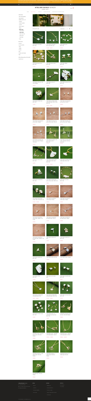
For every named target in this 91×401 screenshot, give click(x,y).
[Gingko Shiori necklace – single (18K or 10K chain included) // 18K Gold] (66, 326)
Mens (19, 51)
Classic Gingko (21, 32)
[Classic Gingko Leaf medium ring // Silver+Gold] (39, 172)
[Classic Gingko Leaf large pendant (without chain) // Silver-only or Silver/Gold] (52, 152)
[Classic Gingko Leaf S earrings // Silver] (52, 269)
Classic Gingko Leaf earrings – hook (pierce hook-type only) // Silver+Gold (51, 140)
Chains (20, 46)
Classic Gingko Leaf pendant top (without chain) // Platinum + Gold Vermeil (38, 218)
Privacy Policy (35, 392)
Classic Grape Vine (22, 33)
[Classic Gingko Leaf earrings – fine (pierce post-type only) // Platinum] (66, 114)
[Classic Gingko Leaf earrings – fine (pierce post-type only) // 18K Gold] (52, 114)
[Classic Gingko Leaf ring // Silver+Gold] (39, 269)
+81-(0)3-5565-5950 (22, 384)
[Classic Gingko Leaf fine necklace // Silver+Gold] (39, 152)
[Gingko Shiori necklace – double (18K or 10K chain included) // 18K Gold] (52, 326)
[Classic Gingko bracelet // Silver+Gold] (66, 37)
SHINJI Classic (21, 29)
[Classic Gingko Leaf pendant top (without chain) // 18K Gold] (52, 191)
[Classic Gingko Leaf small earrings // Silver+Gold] (66, 269)
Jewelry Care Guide (49, 390)
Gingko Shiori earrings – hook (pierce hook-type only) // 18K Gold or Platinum (38, 334)
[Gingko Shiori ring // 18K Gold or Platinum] (39, 366)
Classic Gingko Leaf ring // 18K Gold (51, 257)
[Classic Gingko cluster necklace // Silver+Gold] (52, 56)
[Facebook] (18, 4)
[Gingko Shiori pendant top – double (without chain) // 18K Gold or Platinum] (39, 346)
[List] (71, 29)
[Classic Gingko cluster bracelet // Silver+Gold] (39, 56)
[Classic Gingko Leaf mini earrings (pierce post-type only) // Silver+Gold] (52, 172)
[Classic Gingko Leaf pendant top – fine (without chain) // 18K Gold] (52, 210)
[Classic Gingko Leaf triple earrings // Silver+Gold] (39, 306)
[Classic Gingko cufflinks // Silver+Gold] (66, 56)
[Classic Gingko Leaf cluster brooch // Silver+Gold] (66, 75)
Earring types (49, 394)
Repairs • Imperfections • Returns (52, 392)
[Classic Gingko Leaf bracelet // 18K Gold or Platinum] (39, 75)
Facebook (62, 386)
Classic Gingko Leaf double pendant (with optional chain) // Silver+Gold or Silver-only (52, 102)
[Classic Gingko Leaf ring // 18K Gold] (52, 250)
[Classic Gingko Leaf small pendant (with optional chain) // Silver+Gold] (52, 288)
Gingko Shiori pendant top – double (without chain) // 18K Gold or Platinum (38, 354)
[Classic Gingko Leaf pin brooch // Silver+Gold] (66, 230)
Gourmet (20, 24)
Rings (19, 54)
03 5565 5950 (23, 4)
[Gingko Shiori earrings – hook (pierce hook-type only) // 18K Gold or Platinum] (39, 326)
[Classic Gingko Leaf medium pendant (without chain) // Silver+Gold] (66, 152)
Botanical (20, 21)
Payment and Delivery (50, 387)
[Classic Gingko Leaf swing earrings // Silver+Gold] (66, 288)
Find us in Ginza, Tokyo (29, 4)
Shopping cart (49, 385)
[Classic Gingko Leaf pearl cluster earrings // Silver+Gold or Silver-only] (39, 191)
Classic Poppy (21, 35)
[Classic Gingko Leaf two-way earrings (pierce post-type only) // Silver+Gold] (52, 306)
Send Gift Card (21, 59)
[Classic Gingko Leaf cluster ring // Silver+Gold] (39, 94)
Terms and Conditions (36, 390)
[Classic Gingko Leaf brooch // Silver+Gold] (52, 75)
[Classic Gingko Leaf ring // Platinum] (66, 250)
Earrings (20, 49)
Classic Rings (21, 37)
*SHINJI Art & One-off (22, 19)
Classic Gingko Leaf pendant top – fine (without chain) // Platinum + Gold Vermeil (38, 238)
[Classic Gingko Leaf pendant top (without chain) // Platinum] (66, 191)
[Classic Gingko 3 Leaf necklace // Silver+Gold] (39, 37)
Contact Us (34, 387)
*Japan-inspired (21, 18)
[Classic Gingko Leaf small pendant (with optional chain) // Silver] (39, 288)
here (51, 1)
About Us (34, 385)
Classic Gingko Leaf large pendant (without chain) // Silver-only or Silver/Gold (51, 160)
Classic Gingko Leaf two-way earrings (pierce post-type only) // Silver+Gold (51, 314)
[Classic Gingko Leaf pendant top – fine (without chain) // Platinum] (66, 210)
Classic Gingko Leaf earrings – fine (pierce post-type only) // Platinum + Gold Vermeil (38, 140)
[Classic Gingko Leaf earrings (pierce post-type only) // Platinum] (39, 114)
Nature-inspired (21, 26)
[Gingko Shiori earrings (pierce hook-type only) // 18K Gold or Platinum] (66, 306)
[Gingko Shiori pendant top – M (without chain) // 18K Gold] (66, 346)
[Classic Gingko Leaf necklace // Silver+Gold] (66, 172)
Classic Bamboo (21, 30)
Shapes (20, 27)
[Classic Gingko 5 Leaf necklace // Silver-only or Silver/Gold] (52, 37)
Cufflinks (20, 48)
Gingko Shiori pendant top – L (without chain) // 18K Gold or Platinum (50, 354)
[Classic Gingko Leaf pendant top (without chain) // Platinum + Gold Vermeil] (39, 210)
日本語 (72, 4)
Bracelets (20, 43)
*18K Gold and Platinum (22, 16)
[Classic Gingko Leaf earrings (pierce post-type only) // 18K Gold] (66, 94)
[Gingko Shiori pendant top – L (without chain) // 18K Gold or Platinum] (52, 346)
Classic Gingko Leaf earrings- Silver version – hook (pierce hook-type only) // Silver (65, 140)
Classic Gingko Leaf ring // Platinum (65, 257)
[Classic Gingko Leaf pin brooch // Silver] (52, 230)
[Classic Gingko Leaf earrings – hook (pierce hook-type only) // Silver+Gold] (52, 132)
